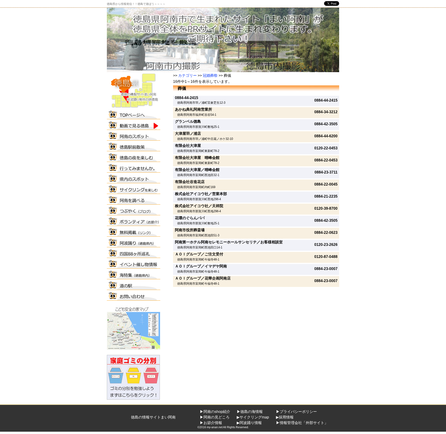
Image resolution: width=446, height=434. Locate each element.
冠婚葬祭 (210, 75)
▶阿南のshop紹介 (215, 412)
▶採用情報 (285, 417)
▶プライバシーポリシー (296, 412)
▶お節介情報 (211, 423)
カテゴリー (187, 75)
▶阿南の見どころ (215, 417)
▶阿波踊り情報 (249, 423)
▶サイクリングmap (253, 417)
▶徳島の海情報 (250, 412)
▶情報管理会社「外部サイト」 (302, 423)
